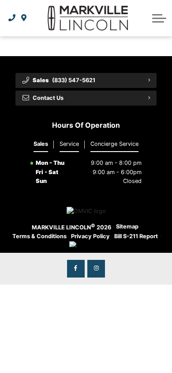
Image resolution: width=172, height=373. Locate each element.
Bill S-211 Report (136, 236)
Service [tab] (69, 144)
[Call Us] (12, 18)
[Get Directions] (24, 18)
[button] (159, 18)
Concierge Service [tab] (114, 144)
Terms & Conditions (39, 236)
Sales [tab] (41, 144)
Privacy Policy (90, 236)
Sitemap (127, 226)
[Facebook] (76, 269)
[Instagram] (96, 269)
